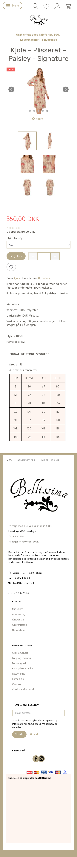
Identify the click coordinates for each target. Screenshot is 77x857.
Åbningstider (26, 460)
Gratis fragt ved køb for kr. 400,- (38, 34)
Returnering (18, 673)
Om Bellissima (50, 460)
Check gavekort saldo (23, 689)
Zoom (39, 118)
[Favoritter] (46, 6)
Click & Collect (20, 652)
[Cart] (68, 6)
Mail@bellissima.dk (23, 582)
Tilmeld (19, 734)
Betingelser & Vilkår (23, 668)
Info (9, 460)
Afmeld (34, 734)
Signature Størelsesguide (29, 354)
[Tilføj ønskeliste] (11, 267)
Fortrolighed (19, 663)
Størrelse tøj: (14, 238)
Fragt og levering (21, 657)
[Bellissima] (38, 19)
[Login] (57, 6)
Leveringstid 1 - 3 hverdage (38, 39)
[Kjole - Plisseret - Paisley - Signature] (38, 90)
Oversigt (16, 684)
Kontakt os (18, 678)
